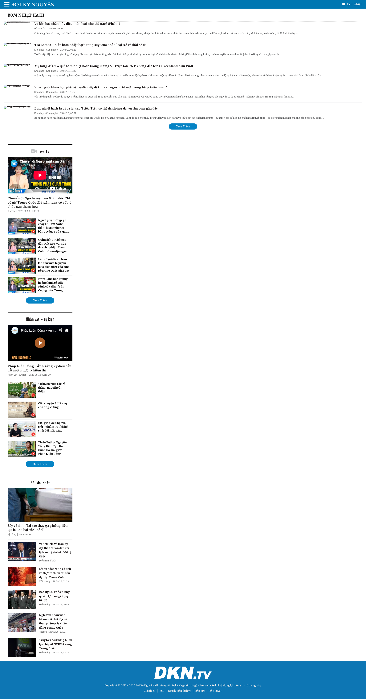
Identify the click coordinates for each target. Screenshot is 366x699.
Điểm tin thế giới (47, 560)
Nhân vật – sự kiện (40, 319)
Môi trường (45, 581)
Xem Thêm (183, 126)
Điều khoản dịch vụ (179, 691)
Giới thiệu (149, 691)
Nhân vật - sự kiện (17, 375)
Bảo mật (200, 691)
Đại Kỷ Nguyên (181, 685)
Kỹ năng (12, 534)
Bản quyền (215, 691)
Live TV (44, 151)
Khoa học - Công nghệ (46, 49)
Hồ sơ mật (39, 28)
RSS (161, 691)
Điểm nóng (45, 604)
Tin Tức (11, 211)
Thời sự (43, 632)
